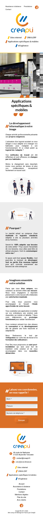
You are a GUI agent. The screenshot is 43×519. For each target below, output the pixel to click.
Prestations (28, 6)
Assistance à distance (13, 6)
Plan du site (21, 497)
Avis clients (21, 500)
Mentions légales (21, 495)
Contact (8, 9)
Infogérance (23, 46)
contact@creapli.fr (23, 458)
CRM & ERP (31, 37)
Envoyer (21, 420)
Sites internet (16, 37)
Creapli (33, 512)
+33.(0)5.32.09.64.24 (23, 462)
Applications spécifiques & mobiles (23, 41)
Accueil (21, 484)
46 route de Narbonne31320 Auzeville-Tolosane (23, 453)
